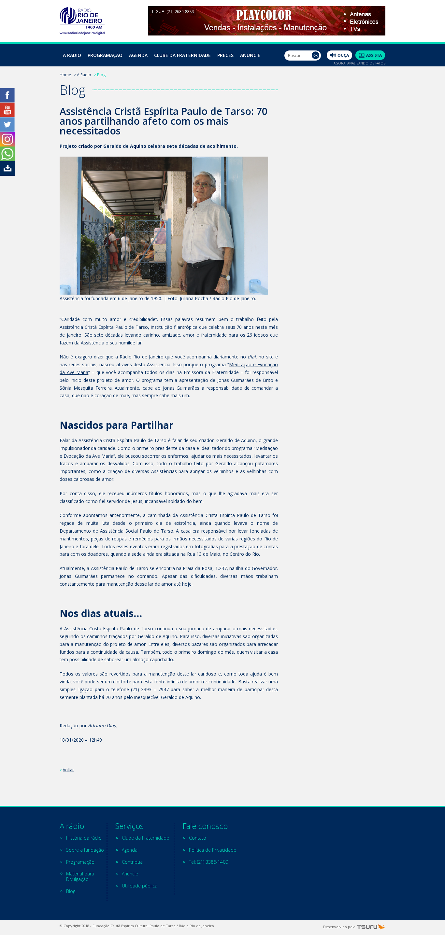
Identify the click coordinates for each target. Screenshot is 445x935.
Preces (225, 55)
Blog (70, 891)
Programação (105, 55)
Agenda (138, 55)
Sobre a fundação (85, 850)
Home (65, 74)
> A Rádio (82, 74)
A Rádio (72, 55)
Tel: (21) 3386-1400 (208, 862)
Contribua (132, 862)
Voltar (68, 770)
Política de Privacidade (212, 850)
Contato (197, 838)
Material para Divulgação (80, 876)
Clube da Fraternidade (182, 55)
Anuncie (250, 55)
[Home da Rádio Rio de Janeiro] (82, 33)
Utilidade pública (139, 886)
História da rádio (84, 838)
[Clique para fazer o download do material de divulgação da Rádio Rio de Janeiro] (7, 174)
